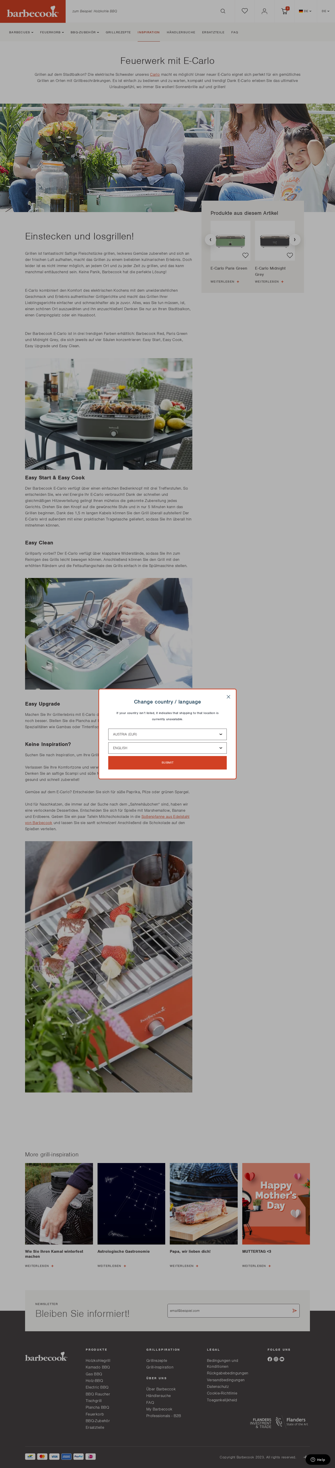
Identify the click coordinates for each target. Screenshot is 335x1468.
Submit (168, 762)
